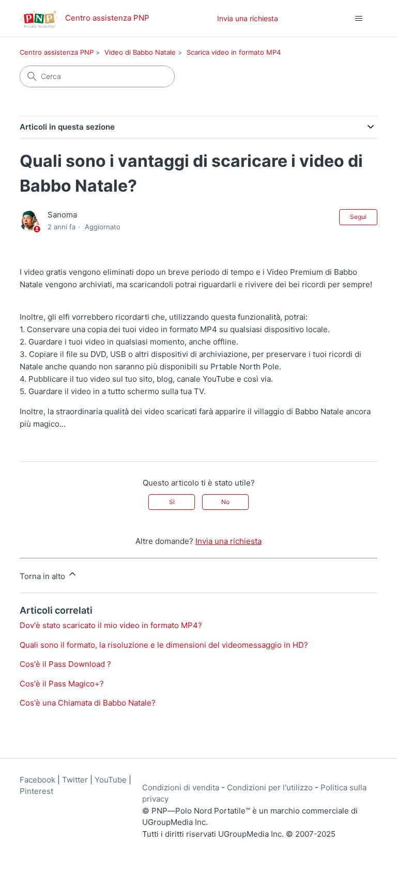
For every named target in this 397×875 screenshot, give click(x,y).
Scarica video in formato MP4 (234, 52)
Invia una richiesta (247, 18)
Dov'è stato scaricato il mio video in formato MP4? (111, 625)
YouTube (111, 780)
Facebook (37, 780)
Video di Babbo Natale (140, 52)
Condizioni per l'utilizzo (270, 787)
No (225, 502)
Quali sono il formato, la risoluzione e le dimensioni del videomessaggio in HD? (164, 645)
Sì (172, 502)
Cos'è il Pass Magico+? (62, 684)
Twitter (75, 780)
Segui (358, 217)
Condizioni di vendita (180, 787)
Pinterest (36, 791)
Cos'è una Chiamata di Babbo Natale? (88, 703)
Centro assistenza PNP (57, 52)
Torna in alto (43, 576)
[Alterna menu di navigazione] (359, 18)
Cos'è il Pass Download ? (65, 664)
